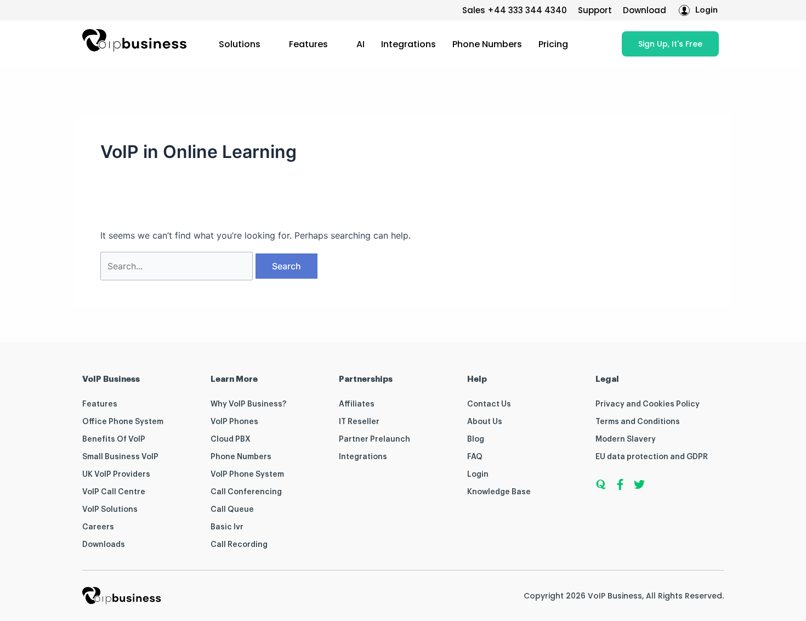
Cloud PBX (231, 439)
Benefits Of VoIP (113, 439)
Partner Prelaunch (374, 439)
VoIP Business (615, 595)
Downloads (103, 545)
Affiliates (356, 404)
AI (360, 44)
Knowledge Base (499, 492)
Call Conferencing (246, 492)
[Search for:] (178, 266)
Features (308, 44)
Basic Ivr (227, 527)
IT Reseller (359, 422)
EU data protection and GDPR (651, 457)
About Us (484, 422)
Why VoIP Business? (248, 404)
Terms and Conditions (637, 422)
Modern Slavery (625, 439)
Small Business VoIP (120, 457)
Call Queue (232, 509)
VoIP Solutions (110, 509)
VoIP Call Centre (113, 492)
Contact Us (489, 404)
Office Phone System (122, 422)
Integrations (408, 44)
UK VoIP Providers (116, 474)
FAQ (475, 457)
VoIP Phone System (247, 474)
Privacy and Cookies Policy (647, 404)
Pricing (553, 44)
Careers (98, 527)
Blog (475, 439)
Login (478, 474)
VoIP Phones (234, 422)
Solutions (239, 44)
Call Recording (239, 545)
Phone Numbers (487, 44)
